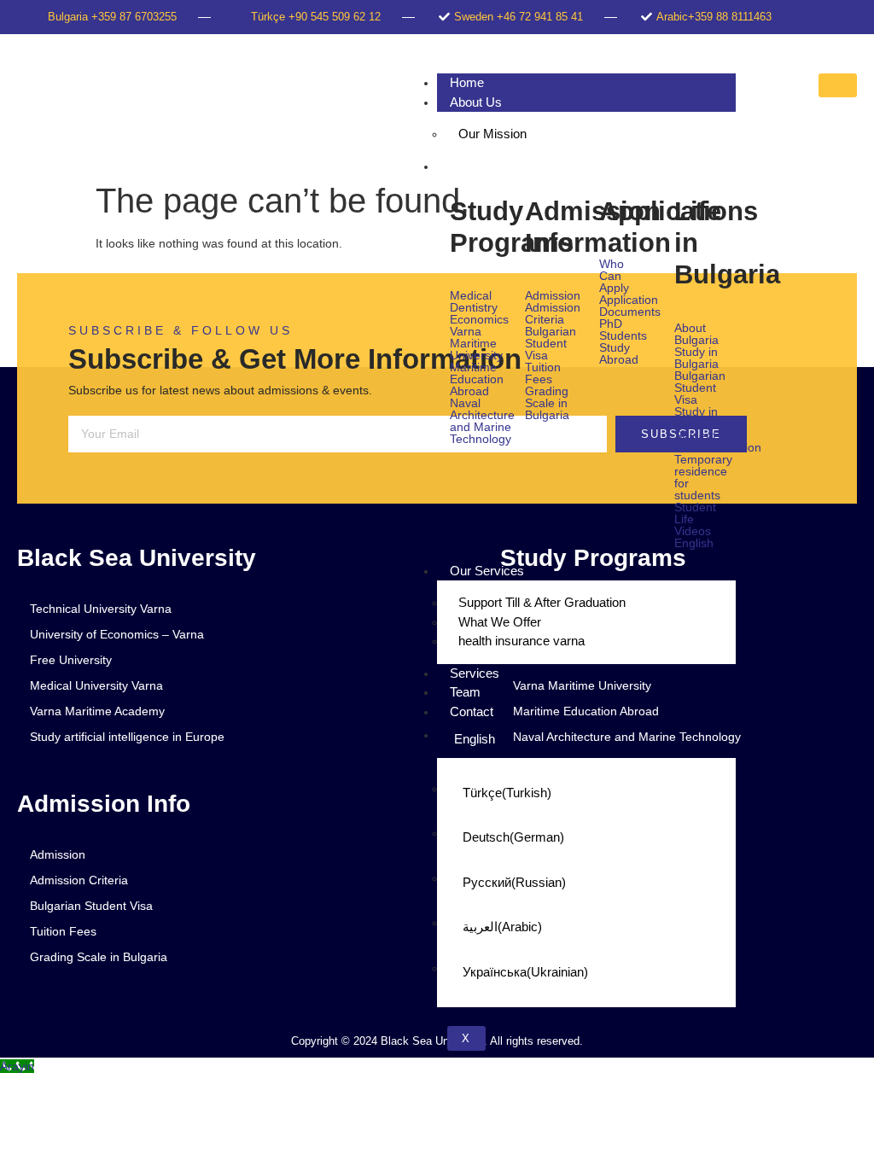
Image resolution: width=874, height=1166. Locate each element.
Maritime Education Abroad (474, 379)
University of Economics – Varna (117, 634)
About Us (476, 102)
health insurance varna (521, 640)
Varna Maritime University (474, 343)
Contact (471, 711)
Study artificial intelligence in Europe (127, 736)
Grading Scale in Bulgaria (547, 403)
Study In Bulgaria (497, 166)
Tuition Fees (543, 373)
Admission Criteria (549, 313)
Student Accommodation (699, 441)
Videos (692, 531)
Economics (474, 319)
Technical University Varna (101, 608)
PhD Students (623, 329)
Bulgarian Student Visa (549, 343)
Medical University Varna (96, 685)
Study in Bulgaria (696, 358)
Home (467, 82)
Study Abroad (618, 353)
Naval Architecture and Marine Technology (474, 421)
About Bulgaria (696, 334)
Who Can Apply (614, 276)
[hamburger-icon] (838, 85)
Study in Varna (696, 417)
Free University (71, 660)
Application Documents (624, 306)
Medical (471, 295)
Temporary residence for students (699, 477)
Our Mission (492, 133)
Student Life (695, 513)
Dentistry (474, 307)
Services (474, 673)
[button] (699, 543)
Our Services (487, 570)
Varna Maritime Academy (97, 711)
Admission (549, 295)
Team (465, 692)
